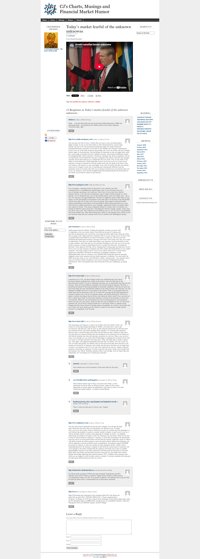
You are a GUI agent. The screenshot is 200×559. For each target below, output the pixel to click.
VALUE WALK (142, 133)
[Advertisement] (51, 90)
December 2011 (142, 166)
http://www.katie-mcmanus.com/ (81, 139)
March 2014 (141, 152)
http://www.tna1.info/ (76, 275)
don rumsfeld (74, 102)
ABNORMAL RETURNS (145, 119)
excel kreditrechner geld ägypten (85, 380)
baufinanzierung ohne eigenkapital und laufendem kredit (94, 401)
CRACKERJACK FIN (144, 122)
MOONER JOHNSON (144, 129)
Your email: (48, 228)
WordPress (103, 557)
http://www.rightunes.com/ (78, 423)
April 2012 (140, 156)
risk (79, 102)
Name (68, 537)
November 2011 (142, 168)
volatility (97, 102)
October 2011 (141, 170)
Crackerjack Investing (99, 554)
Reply (71, 130)
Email (68, 540)
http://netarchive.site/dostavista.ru (81, 470)
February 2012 (142, 161)
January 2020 (141, 145)
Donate (79, 20)
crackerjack (71, 35)
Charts (52, 20)
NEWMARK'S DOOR (144, 131)
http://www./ (73, 491)
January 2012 (141, 163)
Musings (61, 20)
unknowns (91, 102)
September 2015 (142, 149)
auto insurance (74, 226)
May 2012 (140, 154)
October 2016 (141, 147)
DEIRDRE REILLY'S (144, 124)
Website (68, 544)
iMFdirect (140, 126)
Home (44, 20)
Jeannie (76, 363)
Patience (72, 119)
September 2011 (142, 173)
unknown (84, 102)
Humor (70, 20)
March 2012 (141, 159)
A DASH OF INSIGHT (144, 117)
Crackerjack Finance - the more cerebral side (53, 50)
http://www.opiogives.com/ (78, 184)
